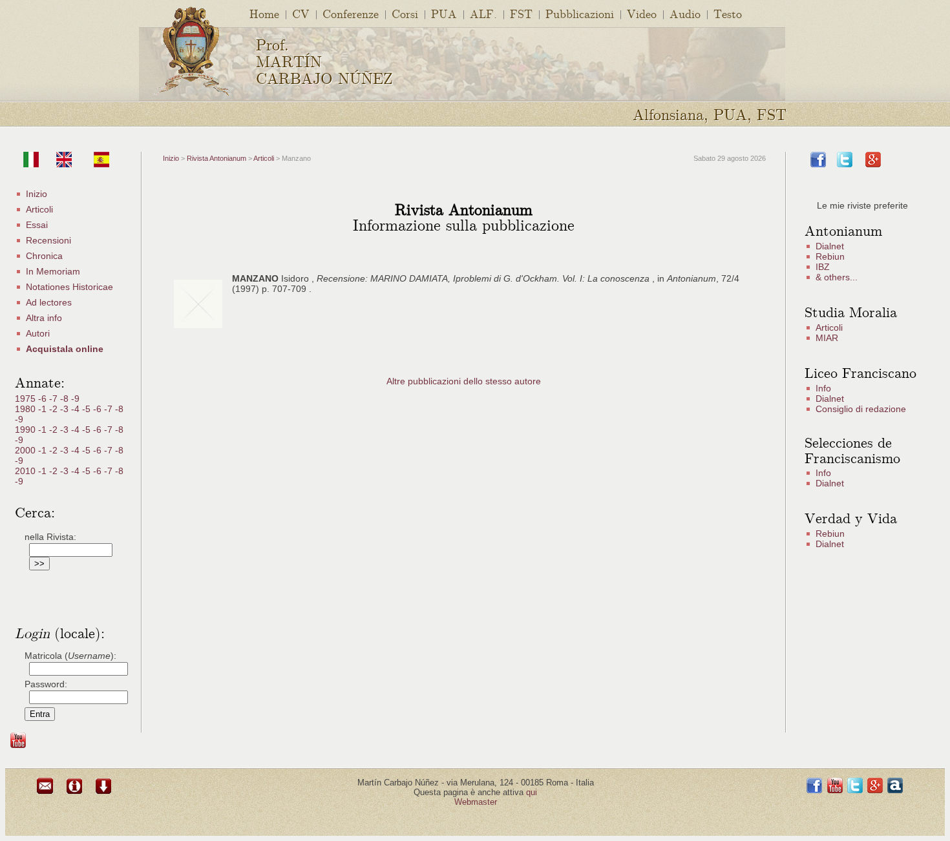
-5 (87, 409)
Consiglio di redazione (861, 409)
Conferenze (350, 13)
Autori (38, 333)
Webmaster (475, 802)
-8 (65, 398)
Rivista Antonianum (216, 158)
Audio (685, 13)
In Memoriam (53, 271)
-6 (43, 398)
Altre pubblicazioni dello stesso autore (463, 381)
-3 (65, 409)
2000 (26, 450)
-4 (76, 409)
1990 (26, 429)
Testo (727, 13)
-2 (54, 409)
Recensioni (48, 240)
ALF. (483, 13)
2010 (26, 471)
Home (264, 13)
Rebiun (830, 256)
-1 (43, 409)
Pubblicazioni (579, 13)
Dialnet (830, 246)
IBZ (823, 267)
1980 (26, 409)
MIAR (827, 338)
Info (823, 388)
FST (521, 13)
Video (642, 13)
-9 (75, 398)
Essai (37, 225)
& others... (837, 277)
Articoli (39, 209)
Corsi (405, 13)
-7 (54, 398)
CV (301, 13)
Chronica (44, 256)
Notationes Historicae (69, 287)
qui (531, 792)
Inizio (36, 194)
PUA (444, 13)
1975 (26, 398)
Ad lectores (49, 302)
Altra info (44, 318)
